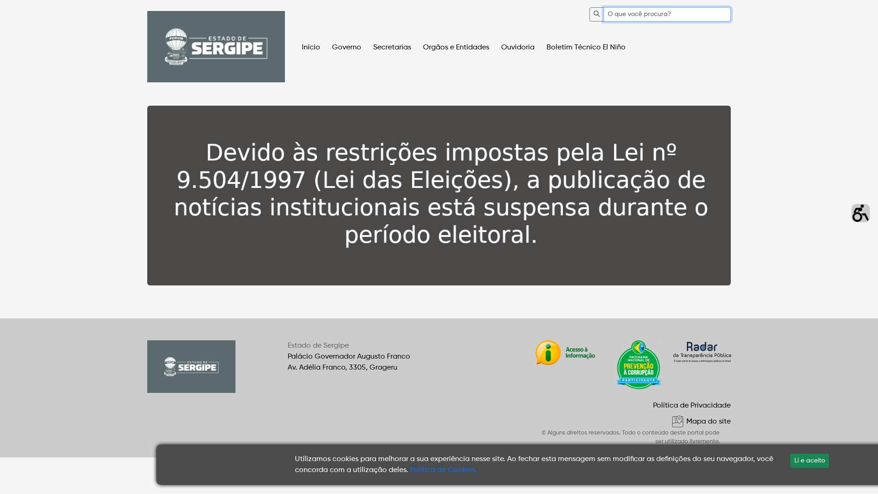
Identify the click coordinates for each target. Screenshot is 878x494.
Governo (346, 47)
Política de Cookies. (443, 470)
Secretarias (392, 47)
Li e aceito (809, 460)
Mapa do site (708, 421)
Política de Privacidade (692, 405)
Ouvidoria (518, 47)
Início (311, 47)
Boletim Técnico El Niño (586, 47)
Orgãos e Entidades (456, 47)
